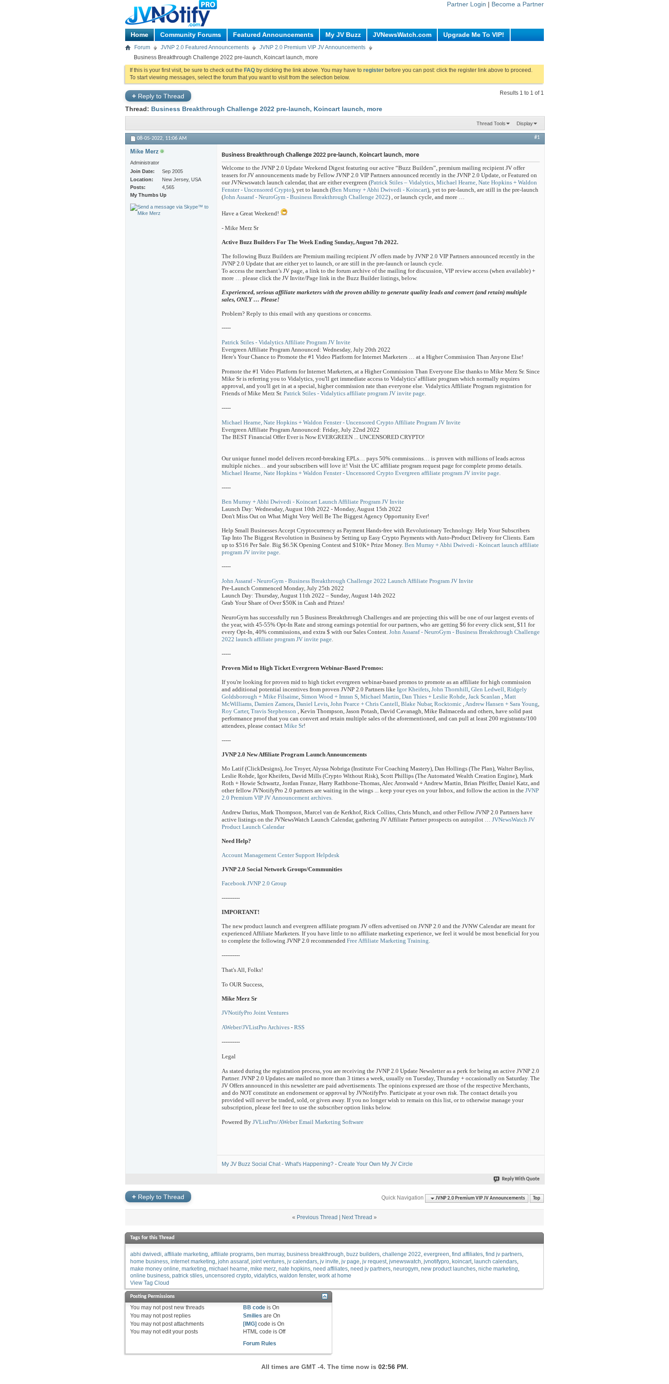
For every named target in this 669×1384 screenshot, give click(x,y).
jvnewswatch (405, 1261)
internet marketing (193, 1261)
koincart (461, 1261)
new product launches (448, 1269)
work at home (334, 1275)
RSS (299, 1027)
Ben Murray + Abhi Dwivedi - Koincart (379, 189)
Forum (142, 47)
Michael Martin (379, 696)
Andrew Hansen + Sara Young (501, 703)
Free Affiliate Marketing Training (388, 940)
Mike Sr (294, 725)
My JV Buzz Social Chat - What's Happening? (278, 1164)
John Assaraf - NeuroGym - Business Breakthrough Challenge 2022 (305, 197)
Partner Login (466, 4)
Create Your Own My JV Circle (375, 1164)
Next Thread (357, 1217)
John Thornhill (449, 689)
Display (525, 123)
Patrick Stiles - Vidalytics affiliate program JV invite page (354, 393)
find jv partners (504, 1254)
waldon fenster (297, 1275)
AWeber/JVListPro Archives (255, 1027)
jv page (350, 1261)
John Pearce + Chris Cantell (364, 703)
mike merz (263, 1269)
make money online (154, 1269)
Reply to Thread (158, 96)
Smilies (252, 1316)
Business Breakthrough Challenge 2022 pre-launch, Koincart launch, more (266, 108)
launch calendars (495, 1261)
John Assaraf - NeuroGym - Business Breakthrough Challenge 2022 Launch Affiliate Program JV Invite (347, 580)
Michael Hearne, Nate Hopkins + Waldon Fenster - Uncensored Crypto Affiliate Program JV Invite (341, 422)
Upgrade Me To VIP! (473, 34)
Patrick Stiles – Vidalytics (402, 182)
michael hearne (228, 1269)
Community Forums (190, 34)
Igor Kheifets (413, 689)
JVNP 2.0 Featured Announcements (205, 47)
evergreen (436, 1254)
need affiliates (330, 1269)
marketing (194, 1269)
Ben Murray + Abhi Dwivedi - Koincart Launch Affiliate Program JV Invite (313, 501)
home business (149, 1261)
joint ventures (267, 1261)
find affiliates (467, 1254)
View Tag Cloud (149, 1283)
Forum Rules (259, 1343)
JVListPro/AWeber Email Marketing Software (308, 1121)
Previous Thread (317, 1217)
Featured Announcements (273, 34)
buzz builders (363, 1254)
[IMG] (250, 1324)
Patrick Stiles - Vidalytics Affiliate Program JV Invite (286, 342)
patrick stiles (187, 1275)
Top (536, 1198)
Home (139, 34)
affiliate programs (232, 1254)
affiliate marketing (186, 1254)
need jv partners (370, 1269)
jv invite (329, 1261)
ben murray (270, 1254)
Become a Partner (518, 4)
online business (149, 1275)
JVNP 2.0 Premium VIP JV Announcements (312, 47)
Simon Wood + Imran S (329, 696)
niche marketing (498, 1269)
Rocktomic (447, 703)
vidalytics (265, 1275)
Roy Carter (235, 711)
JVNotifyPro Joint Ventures (255, 1012)
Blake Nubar (416, 703)
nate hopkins (294, 1269)
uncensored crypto (228, 1275)
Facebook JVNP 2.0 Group (254, 883)
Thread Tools (491, 123)
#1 (537, 137)
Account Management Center (258, 855)
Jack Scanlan (484, 696)
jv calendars (302, 1261)
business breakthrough (315, 1254)
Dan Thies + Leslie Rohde (434, 696)
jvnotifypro (436, 1261)
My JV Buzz (343, 34)
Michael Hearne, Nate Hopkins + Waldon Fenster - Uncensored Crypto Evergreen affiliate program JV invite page (360, 473)
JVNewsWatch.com (402, 34)
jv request (374, 1261)
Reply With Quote (521, 1179)
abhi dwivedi (146, 1254)
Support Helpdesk (317, 855)
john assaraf (233, 1261)
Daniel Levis (312, 703)
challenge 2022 (401, 1254)
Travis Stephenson (273, 711)
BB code (254, 1307)
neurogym (405, 1269)
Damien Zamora (274, 703)
